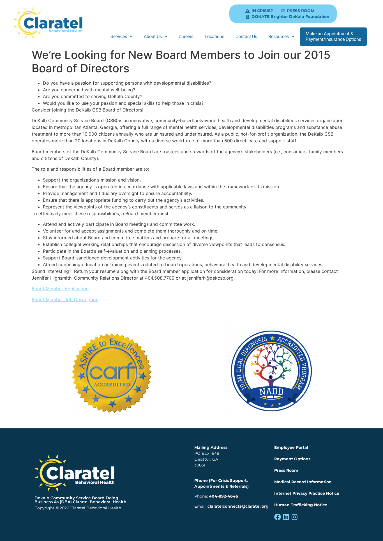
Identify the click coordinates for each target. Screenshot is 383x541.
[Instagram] (294, 517)
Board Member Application (60, 288)
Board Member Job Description (65, 299)
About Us (153, 36)
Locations (214, 36)
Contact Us (246, 36)
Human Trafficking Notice (300, 504)
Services (118, 36)
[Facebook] (277, 517)
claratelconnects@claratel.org (238, 506)
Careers (186, 36)
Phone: (216, 496)
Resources (278, 36)
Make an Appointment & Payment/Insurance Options (333, 36)
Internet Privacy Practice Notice (306, 493)
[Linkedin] (286, 517)
